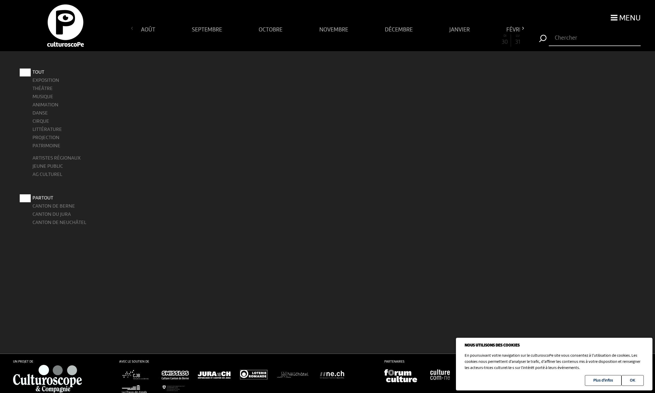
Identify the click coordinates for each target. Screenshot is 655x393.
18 (352, 40)
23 (416, 40)
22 (403, 40)
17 (340, 40)
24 (429, 40)
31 (517, 40)
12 (276, 40)
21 (391, 40)
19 (365, 40)
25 (441, 40)
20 (378, 40)
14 (302, 40)
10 (251, 40)
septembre (207, 29)
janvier (460, 29)
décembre (399, 29)
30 (505, 40)
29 (492, 40)
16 (327, 40)
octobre (271, 29)
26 (454, 40)
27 (467, 40)
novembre (334, 29)
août (149, 29)
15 (314, 40)
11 (264, 40)
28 (480, 40)
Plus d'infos (603, 380)
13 (289, 40)
